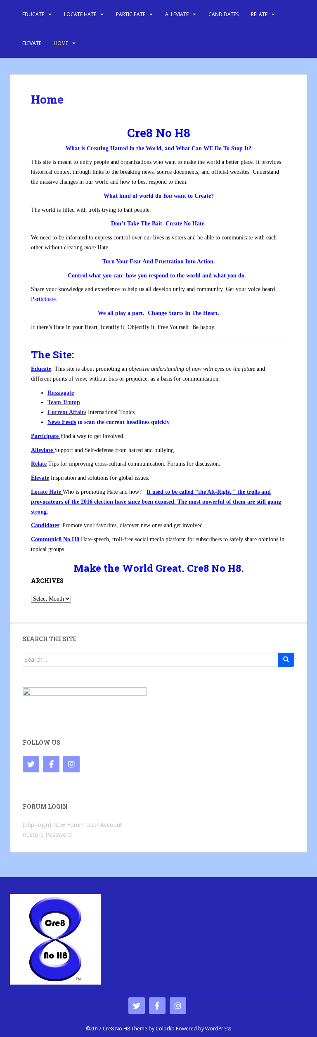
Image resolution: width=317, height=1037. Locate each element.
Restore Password (47, 834)
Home (61, 43)
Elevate (31, 43)
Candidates (223, 14)
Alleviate (177, 14)
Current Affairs (66, 412)
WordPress (218, 1028)
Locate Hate (80, 14)
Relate (259, 14)
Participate (130, 14)
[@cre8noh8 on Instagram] (71, 764)
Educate (33, 14)
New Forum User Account (87, 825)
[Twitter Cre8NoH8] (31, 764)
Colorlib (165, 1028)
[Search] (286, 660)
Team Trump (63, 402)
